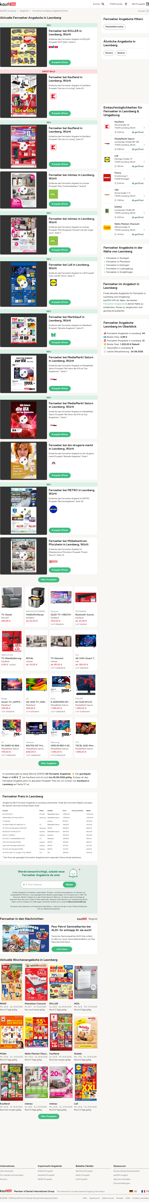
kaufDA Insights (120, 1175)
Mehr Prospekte (49, 579)
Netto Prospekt (83, 1175)
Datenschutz (108, 1198)
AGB (128, 1198)
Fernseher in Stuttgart (117, 258)
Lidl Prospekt (81, 1179)
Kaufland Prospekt (46, 1175)
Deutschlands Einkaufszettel (126, 1171)
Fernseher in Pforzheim (118, 261)
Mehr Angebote (48, 763)
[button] (48, 45)
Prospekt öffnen (60, 62)
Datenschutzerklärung (77, 902)
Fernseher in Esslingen (117, 265)
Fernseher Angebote (114, 303)
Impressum (94, 1198)
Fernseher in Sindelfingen (119, 272)
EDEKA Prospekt (45, 1171)
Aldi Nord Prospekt (84, 1171)
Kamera (109, 53)
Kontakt (119, 1198)
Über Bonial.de (6, 1171)
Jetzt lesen (61, 949)
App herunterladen (122, 1179)
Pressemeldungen (121, 1183)
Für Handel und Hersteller (12, 1175)
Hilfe (85, 1198)
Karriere (3, 1179)
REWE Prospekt (45, 1179)
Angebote (24, 11)
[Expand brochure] (23, 47)
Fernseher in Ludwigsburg (119, 268)
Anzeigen (142, 11)
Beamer (121, 53)
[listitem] (12, 606)
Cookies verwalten (140, 1198)
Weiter (69, 884)
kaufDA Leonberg (8, 11)
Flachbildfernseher (114, 26)
